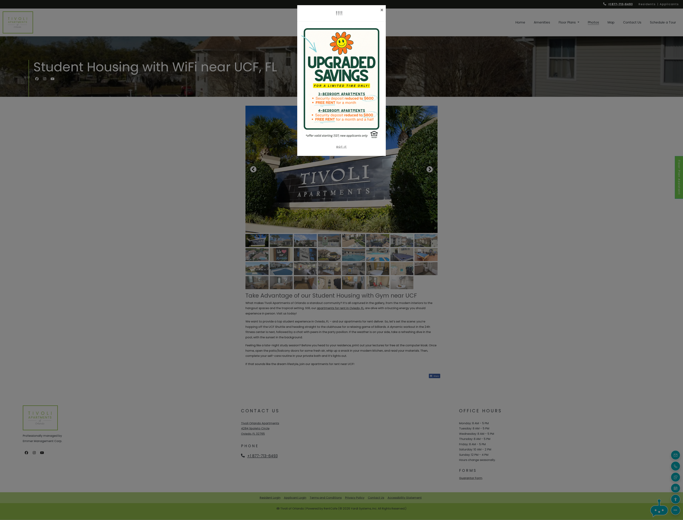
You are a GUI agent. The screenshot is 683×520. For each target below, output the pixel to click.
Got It (341, 147)
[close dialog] (381, 10)
